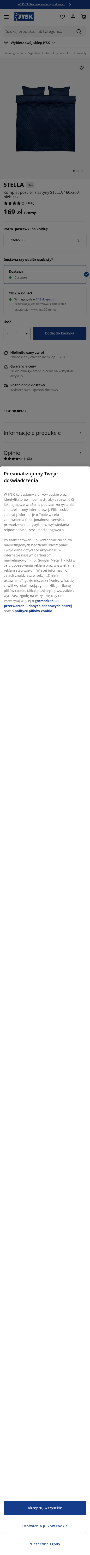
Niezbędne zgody (45, 1544)
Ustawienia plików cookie (45, 1526)
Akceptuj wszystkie (45, 1508)
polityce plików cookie (33, 611)
